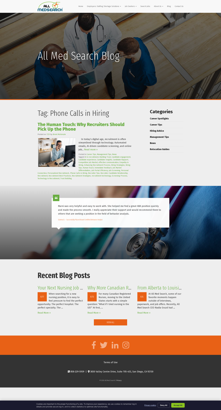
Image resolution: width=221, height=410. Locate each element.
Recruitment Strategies (81, 176)
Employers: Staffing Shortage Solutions (103, 6)
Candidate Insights (104, 160)
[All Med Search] (50, 6)
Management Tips (104, 154)
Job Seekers (130, 6)
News (114, 154)
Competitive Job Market (88, 162)
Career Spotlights (159, 118)
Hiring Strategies (118, 165)
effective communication (109, 162)
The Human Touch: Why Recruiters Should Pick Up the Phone (81, 127)
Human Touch (88, 168)
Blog (169, 6)
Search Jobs (145, 6)
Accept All (178, 405)
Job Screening (114, 170)
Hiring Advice (157, 130)
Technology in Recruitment (48, 178)
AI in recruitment (92, 157)
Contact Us (179, 6)
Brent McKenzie (59, 134)
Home (80, 6)
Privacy (119, 380)
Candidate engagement (121, 157)
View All (110, 322)
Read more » (91, 149)
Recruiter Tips (94, 173)
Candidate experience (87, 160)
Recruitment (43, 176)
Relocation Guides (159, 149)
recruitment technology (101, 176)
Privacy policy (150, 405)
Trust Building (66, 178)
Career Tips (91, 154)
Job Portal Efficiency (99, 170)
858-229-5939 (77, 371)
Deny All (163, 405)
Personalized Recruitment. (58, 173)
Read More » (44, 312)
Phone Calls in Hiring (78, 173)
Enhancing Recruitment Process (97, 165)
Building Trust (105, 157)
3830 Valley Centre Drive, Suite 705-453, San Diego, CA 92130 (121, 371)
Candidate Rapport (120, 160)
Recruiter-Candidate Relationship (114, 173)
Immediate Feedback (103, 168)
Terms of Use (111, 362)
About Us (158, 6)
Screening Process (119, 176)
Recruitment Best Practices (60, 176)
